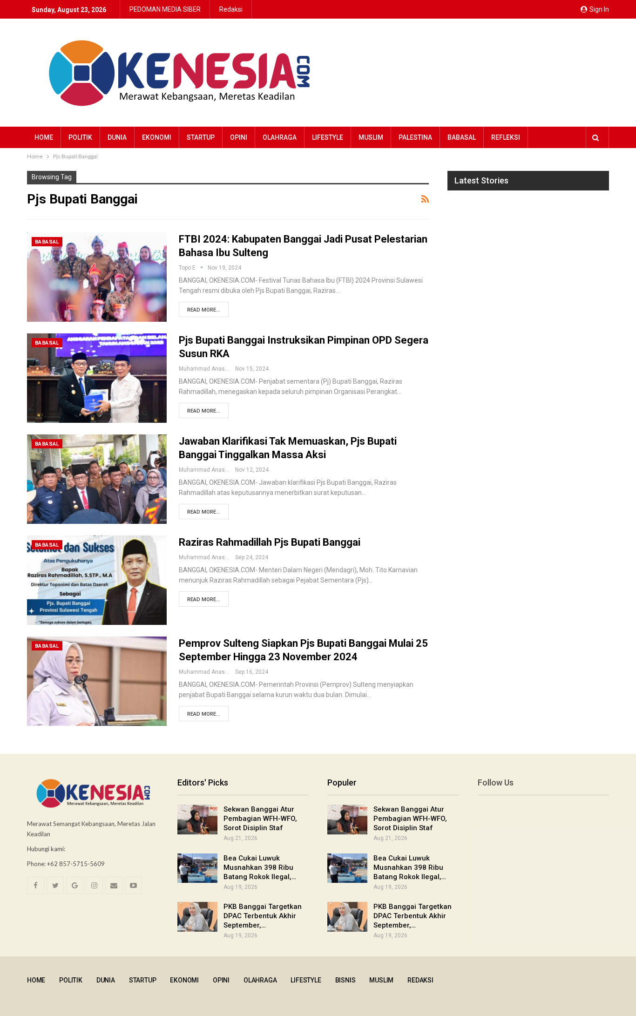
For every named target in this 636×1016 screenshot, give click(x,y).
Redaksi (231, 9)
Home (43, 137)
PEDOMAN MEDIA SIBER (165, 9)
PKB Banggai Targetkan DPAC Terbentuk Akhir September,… (262, 915)
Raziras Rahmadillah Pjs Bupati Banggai (269, 542)
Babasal (461, 137)
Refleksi (505, 137)
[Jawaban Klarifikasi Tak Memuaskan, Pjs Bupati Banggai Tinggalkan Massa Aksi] (97, 479)
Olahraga (280, 137)
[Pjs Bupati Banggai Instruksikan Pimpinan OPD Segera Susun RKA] (97, 378)
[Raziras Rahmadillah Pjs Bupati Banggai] (97, 580)
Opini (238, 137)
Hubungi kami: (46, 849)
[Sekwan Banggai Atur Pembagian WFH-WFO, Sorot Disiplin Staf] (197, 819)
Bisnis (345, 980)
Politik (80, 137)
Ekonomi (156, 137)
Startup (201, 137)
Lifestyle (327, 137)
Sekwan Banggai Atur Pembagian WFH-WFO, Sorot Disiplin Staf (260, 818)
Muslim (371, 137)
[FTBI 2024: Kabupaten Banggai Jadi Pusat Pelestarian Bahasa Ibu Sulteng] (97, 277)
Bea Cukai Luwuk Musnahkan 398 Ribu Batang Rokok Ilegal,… (259, 867)
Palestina (415, 137)
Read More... (203, 310)
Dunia (117, 137)
